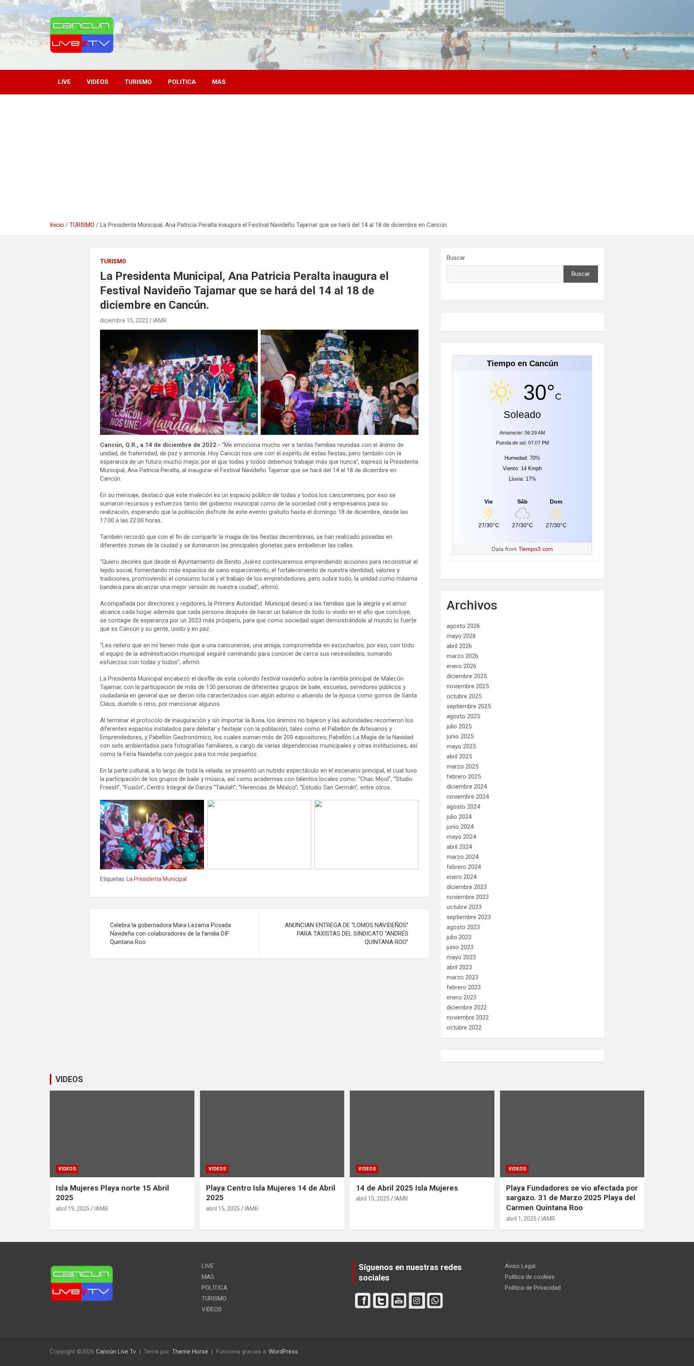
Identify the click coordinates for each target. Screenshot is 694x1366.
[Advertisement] (347, 160)
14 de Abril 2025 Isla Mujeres (407, 1188)
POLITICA (182, 82)
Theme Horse (190, 1351)
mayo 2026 (461, 636)
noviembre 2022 (468, 1017)
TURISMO (138, 82)
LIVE (64, 82)
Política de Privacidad (533, 1287)
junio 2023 (460, 947)
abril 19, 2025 (73, 1208)
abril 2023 (459, 967)
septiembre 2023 (469, 917)
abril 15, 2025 (223, 1208)
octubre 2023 (464, 907)
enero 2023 (461, 997)
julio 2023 (459, 937)
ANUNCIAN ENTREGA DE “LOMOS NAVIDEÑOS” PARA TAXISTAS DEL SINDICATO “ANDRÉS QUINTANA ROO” (346, 934)
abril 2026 (459, 646)
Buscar (456, 257)
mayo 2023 (461, 957)
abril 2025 (459, 756)
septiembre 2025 (469, 706)
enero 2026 (461, 666)
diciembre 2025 (467, 676)
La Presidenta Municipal (157, 879)
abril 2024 (459, 846)
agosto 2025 (463, 716)
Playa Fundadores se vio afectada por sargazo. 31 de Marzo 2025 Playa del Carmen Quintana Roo (572, 1197)
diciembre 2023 (467, 887)
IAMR (160, 320)
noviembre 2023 (468, 897)
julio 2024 (459, 816)
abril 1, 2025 (521, 1218)
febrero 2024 (464, 867)
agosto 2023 (463, 927)
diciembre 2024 (467, 786)
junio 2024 (460, 826)
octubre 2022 (464, 1027)
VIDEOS (97, 82)
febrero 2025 (464, 776)
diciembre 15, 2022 (124, 320)
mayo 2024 (461, 836)
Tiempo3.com (535, 549)
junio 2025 (460, 736)
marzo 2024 (462, 856)
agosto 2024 (463, 806)
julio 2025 (459, 726)
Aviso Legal (520, 1266)
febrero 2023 (464, 987)
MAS (219, 82)
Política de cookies (530, 1276)
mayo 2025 (461, 746)
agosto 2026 (463, 626)
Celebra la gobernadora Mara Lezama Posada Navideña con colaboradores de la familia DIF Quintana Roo (170, 934)
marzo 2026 (462, 656)
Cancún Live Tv (116, 1351)
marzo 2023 (462, 977)
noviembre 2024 (468, 796)
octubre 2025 (464, 696)
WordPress (283, 1351)
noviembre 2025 (468, 686)
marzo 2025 (462, 766)
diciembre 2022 (467, 1007)
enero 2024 (461, 877)
